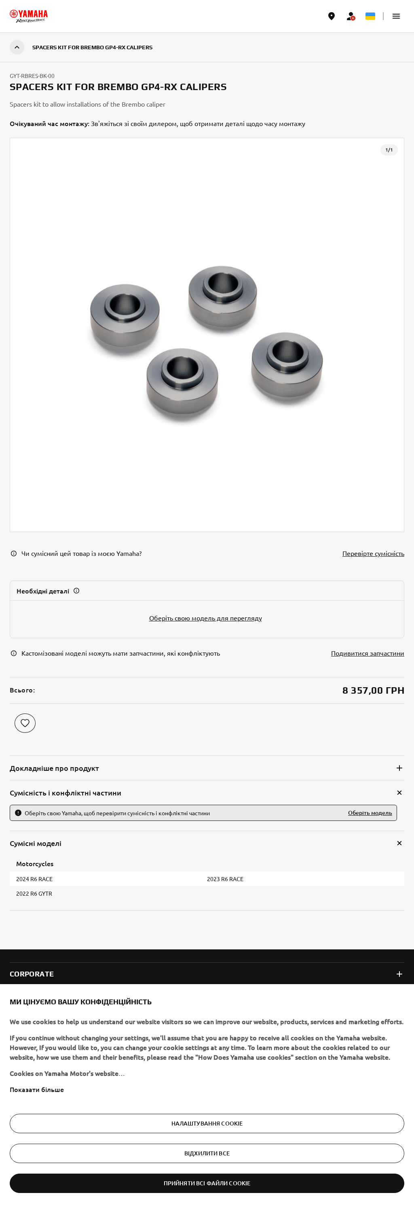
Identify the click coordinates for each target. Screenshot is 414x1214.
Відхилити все (207, 1153)
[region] (207, 1099)
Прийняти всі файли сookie (207, 1183)
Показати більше (37, 1089)
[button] (396, 16)
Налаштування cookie (207, 1123)
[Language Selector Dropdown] (370, 16)
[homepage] (29, 16)
